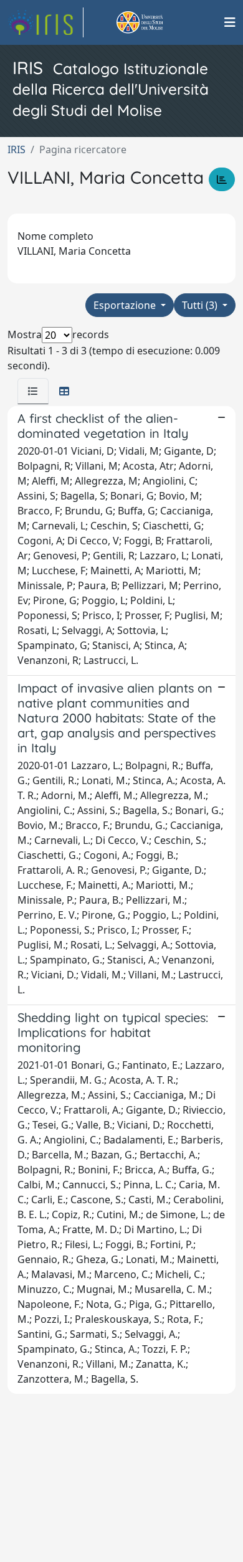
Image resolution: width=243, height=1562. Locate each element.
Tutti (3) (201, 305)
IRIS (16, 149)
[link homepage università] (154, 22)
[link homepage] (45, 22)
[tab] (33, 391)
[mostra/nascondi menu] (230, 22)
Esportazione (125, 305)
